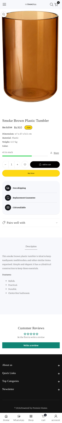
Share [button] (56, 153)
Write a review (31, 345)
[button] (31, 222)
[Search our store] (52, 4)
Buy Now (31, 173)
